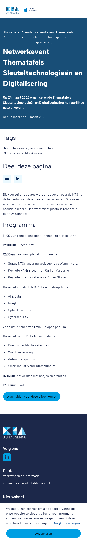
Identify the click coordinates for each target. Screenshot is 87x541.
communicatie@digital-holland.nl (26, 483)
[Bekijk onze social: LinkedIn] (7, 457)
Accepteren (43, 533)
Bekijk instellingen (66, 523)
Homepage (11, 32)
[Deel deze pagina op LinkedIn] (18, 179)
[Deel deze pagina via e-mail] (7, 179)
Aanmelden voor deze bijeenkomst (31, 396)
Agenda (26, 32)
